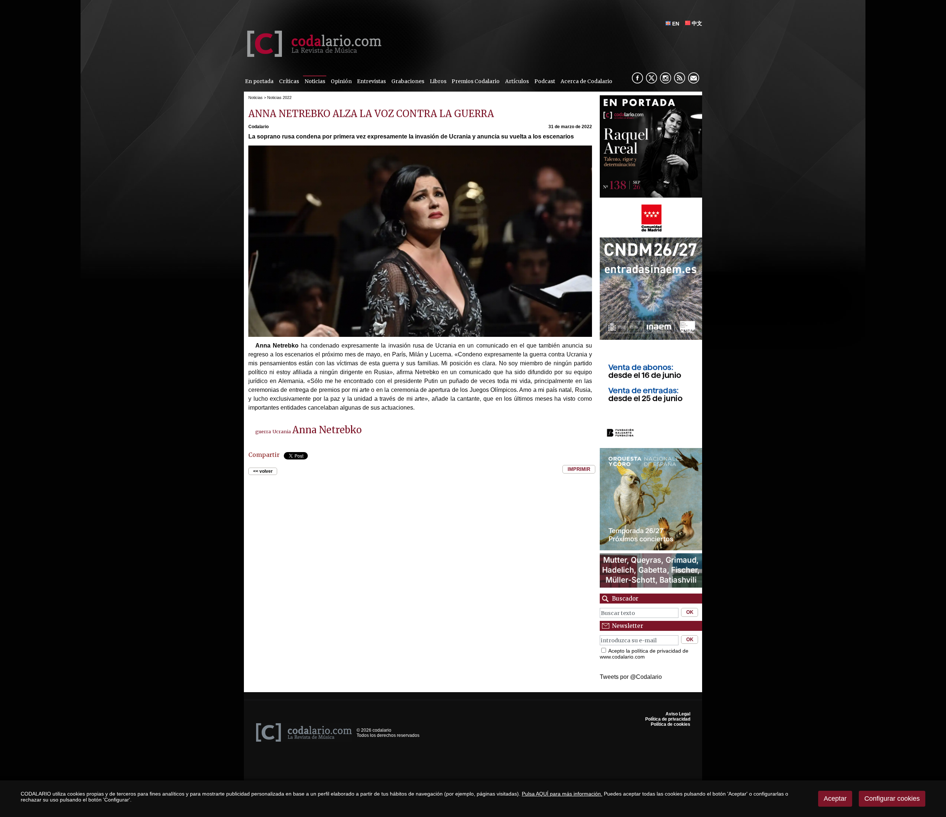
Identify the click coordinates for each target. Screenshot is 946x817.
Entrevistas (371, 81)
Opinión (341, 81)
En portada (259, 81)
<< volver (263, 471)
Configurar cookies (892, 798)
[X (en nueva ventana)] (651, 77)
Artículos (517, 81)
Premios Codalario (476, 81)
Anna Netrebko (327, 430)
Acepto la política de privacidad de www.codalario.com (644, 654)
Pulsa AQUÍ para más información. (562, 794)
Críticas (289, 81)
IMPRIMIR (579, 469)
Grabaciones (407, 81)
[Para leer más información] (651, 232)
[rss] (679, 77)
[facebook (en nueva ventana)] (637, 77)
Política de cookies (670, 724)
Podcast (544, 81)
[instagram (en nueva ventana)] (665, 77)
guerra (263, 431)
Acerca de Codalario (586, 81)
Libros (438, 81)
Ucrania (281, 431)
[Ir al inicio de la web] (312, 55)
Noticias (314, 81)
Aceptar (835, 798)
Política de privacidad (667, 719)
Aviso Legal (678, 714)
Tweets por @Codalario (631, 677)
